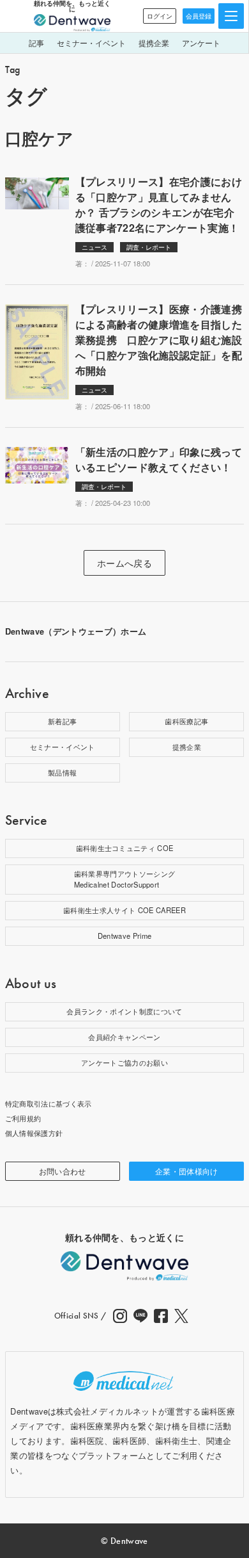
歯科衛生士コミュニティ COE (125, 848)
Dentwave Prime (124, 935)
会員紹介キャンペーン (124, 1037)
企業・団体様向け (186, 1170)
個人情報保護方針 (34, 1133)
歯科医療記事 (186, 721)
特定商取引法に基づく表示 (48, 1103)
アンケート (201, 42)
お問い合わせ (62, 1170)
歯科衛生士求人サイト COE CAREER (124, 910)
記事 (36, 42)
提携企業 (154, 42)
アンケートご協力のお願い (124, 1062)
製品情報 (62, 772)
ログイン (159, 16)
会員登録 (198, 16)
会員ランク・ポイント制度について (124, 1011)
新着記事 (62, 721)
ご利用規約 (23, 1118)
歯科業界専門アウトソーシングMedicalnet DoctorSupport (124, 879)
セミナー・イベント (91, 42)
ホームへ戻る (124, 562)
